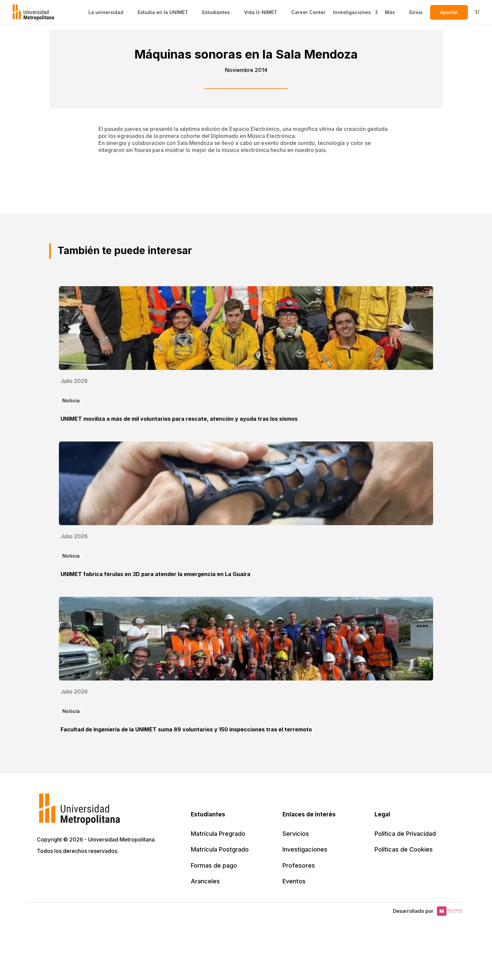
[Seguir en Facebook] (58, 870)
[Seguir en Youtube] (87, 870)
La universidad (106, 12)
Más (390, 12)
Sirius (416, 12)
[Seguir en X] (43, 870)
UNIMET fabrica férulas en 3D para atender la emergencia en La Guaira (155, 574)
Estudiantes (216, 12)
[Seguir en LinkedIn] (72, 870)
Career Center (308, 12)
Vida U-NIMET (260, 12)
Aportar (449, 12)
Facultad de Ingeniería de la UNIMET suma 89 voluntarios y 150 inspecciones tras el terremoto (186, 729)
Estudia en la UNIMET (163, 12)
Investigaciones (352, 12)
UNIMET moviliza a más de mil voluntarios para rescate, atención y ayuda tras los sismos (179, 418)
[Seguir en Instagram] (102, 870)
